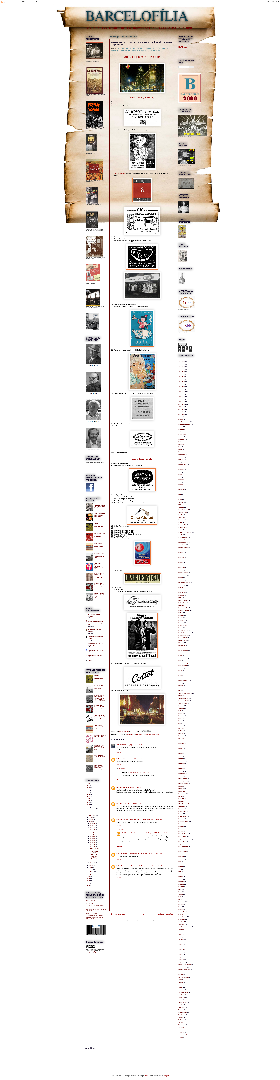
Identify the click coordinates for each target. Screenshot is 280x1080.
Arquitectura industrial (184, 424)
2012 (88, 880)
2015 (88, 807)
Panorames (181, 808)
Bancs (180, 446)
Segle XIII (181, 947)
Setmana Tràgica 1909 (184, 969)
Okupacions (181, 806)
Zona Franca (181, 1032)
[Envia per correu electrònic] (142, 731)
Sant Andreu (181, 919)
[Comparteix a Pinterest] (150, 731)
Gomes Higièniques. (183, 688)
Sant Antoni (181, 921)
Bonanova (181, 489)
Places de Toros (182, 851)
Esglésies (181, 622)
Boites (180, 482)
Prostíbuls (181, 884)
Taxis (179, 984)
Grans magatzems (183, 698)
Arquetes (180, 419)
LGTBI (180, 740)
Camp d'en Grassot (183, 509)
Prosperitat (181, 881)
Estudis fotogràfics (183, 635)
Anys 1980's (181, 406)
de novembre (92, 811)
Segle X (180, 942)
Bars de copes (182, 464)
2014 (88, 876)
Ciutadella (181, 557)
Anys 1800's (181, 361)
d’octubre (91, 813)
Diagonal (180, 587)
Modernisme (181, 763)
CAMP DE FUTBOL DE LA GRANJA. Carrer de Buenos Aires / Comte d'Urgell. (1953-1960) (99, 698)
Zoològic (180, 1037)
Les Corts (181, 738)
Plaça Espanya (182, 836)
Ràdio (180, 896)
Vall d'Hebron (182, 1014)
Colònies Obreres (183, 572)
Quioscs (180, 894)
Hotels (180, 718)
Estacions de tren (183, 630)
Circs (179, 555)
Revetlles (181, 904)
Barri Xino (181, 459)
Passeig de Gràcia (183, 821)
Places (180, 849)
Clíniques (181, 562)
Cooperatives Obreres (184, 582)
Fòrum (180, 670)
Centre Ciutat (147, 734)
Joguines (180, 725)
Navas (180, 796)
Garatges (180, 685)
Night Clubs (181, 798)
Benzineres (181, 469)
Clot (179, 565)
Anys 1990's (181, 409)
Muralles (180, 776)
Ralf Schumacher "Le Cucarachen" (128, 819)
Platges (180, 854)
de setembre (92, 815)
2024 (88, 787)
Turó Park (181, 1004)
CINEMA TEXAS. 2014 (91, 913)
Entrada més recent (118, 914)
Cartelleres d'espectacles (185, 532)
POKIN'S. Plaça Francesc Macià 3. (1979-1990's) (99, 585)
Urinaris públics (182, 1012)
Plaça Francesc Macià (184, 839)
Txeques (180, 1009)
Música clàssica (182, 791)
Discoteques (181, 590)
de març (91, 869)
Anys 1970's (181, 404)
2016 (88, 804)
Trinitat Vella (181, 997)
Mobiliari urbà (182, 761)
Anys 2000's (181, 411)
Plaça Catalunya (182, 833)
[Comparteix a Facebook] (148, 731)
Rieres (180, 906)
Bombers (180, 484)
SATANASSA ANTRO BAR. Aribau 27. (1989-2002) (99, 535)
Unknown (119, 759)
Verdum (180, 1022)
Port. (179, 869)
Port (179, 864)
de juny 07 (93, 846)
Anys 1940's (181, 396)
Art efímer (181, 429)
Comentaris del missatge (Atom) (147, 921)
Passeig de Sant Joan (184, 823)
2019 (88, 798)
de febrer (91, 871)
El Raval (180, 612)
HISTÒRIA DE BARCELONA (95, 655)
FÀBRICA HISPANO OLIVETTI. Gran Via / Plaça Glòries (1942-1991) (99, 595)
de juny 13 (93, 842)
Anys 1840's (181, 371)
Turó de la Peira (182, 1002)
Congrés (180, 577)
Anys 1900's (181, 386)
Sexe (179, 972)
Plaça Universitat (183, 846)
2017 (88, 802)
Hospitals (181, 713)
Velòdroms (181, 1019)
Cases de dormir (182, 539)
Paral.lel (180, 813)
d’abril (90, 867)
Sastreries (181, 939)
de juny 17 (93, 836)
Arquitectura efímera (183, 421)
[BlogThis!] (144, 731)
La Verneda (181, 735)
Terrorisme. (181, 989)
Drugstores (181, 595)
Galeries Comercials (184, 680)
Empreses (181, 615)
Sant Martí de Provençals (185, 926)
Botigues (139, 734)
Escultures (181, 620)
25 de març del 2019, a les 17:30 (133, 803)
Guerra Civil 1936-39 (184, 700)
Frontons (180, 673)
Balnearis (181, 444)
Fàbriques (181, 642)
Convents (181, 580)
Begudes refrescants (184, 467)
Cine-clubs (181, 549)
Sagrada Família (182, 911)
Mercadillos (181, 751)
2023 (88, 790)
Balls (179, 441)
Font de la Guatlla (183, 658)
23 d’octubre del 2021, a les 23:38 (138, 772)
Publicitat (181, 886)
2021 (88, 794)
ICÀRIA (90, 660)
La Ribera (181, 730)
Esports (180, 627)
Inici (142, 914)
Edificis (180, 597)
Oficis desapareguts (183, 803)
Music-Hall (181, 788)
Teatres (180, 987)
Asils (179, 431)
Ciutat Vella (155, 734)
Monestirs (181, 766)
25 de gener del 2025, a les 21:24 (151, 819)
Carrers (180, 529)
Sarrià (180, 937)
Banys (180, 449)
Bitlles (180, 477)
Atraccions (181, 439)
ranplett (147, 1076)
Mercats (180, 753)
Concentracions (182, 575)
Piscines (180, 831)
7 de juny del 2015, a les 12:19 (136, 745)
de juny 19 (93, 834)
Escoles (180, 617)
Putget (180, 891)
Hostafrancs (181, 715)
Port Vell (180, 866)
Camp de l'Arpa (182, 512)
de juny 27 (93, 825)
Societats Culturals (183, 977)
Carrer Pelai (181, 527)
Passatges (181, 818)
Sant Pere (181, 929)
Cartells (180, 534)
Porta (179, 871)
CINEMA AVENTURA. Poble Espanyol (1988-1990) (99, 515)
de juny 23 (93, 829)
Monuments (181, 773)
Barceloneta (181, 454)
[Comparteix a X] (146, 731)
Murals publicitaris (183, 783)
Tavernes (180, 982)
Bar (179, 451)
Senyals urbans (182, 967)
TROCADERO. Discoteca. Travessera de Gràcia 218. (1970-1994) (99, 566)
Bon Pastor (181, 487)
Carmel (180, 522)
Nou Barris (181, 801)
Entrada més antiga (165, 914)
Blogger (166, 1076)
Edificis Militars (182, 602)
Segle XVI (181, 957)
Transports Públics (183, 992)
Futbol (180, 675)
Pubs (179, 889)
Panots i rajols (182, 811)
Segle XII (180, 944)
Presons (180, 879)
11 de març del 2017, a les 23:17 (132, 787)
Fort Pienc (181, 668)
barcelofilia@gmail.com (92, 465)
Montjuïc (180, 771)
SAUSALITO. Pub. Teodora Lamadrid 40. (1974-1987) (99, 545)
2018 (88, 800)
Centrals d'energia (183, 542)
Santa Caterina (182, 931)
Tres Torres (181, 994)
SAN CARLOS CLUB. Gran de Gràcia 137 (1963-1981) (99, 717)
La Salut (180, 733)
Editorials (181, 605)
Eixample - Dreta (182, 607)
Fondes (180, 655)
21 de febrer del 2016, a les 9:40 (133, 759)
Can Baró (180, 514)
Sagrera (180, 914)
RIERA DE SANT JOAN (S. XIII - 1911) (99, 756)
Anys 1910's (181, 389)
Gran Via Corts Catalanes (185, 693)
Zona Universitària (183, 1035)
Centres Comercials (183, 547)
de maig (91, 865)
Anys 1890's (181, 384)
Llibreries (181, 743)
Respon (118, 752)
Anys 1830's (181, 369)
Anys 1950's (181, 399)
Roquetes (181, 909)
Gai (179, 678)
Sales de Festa (182, 916)
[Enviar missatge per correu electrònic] (137, 731)
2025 (88, 785)
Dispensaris (181, 592)
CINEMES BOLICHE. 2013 (92, 900)
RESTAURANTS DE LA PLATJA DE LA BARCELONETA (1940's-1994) (99, 767)
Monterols (181, 768)
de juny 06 (93, 862)
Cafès (180, 504)
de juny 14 (93, 840)
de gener (91, 874)
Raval (180, 899)
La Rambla (181, 728)
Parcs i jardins (182, 816)
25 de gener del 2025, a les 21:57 (151, 866)
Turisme (180, 999)
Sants (180, 934)
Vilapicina (181, 1027)
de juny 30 (93, 823)
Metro (179, 756)
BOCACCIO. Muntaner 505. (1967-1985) (100, 736)
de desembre (92, 808)
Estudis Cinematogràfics (185, 632)
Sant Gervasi (182, 924)
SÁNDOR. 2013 (90, 903)
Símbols (180, 974)
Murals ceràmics (182, 778)
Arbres (180, 416)
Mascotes (181, 746)
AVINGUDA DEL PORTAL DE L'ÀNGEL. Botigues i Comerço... (94, 857)
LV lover (119, 803)
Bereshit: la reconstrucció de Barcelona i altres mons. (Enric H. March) (96, 623)
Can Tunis (181, 517)
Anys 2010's (181, 414)
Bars (179, 462)
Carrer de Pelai (182, 524)
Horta (179, 710)
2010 (88, 885)
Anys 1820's (181, 366)
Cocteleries (181, 567)
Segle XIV (181, 949)
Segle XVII (181, 959)
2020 (88, 796)
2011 (88, 883)
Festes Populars (182, 648)
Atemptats (181, 436)
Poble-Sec (181, 856)
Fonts (179, 660)
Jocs (179, 723)
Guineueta (181, 708)
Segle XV (180, 954)
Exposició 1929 (182, 640)
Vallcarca (181, 1017)
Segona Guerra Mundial (184, 964)
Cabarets (180, 502)
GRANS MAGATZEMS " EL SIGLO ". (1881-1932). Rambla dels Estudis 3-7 (100, 505)
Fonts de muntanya (183, 663)
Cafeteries (181, 507)
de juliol (91, 819)
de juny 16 (93, 838)
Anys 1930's (181, 394)
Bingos (180, 474)
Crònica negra (182, 585)
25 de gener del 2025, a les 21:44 (151, 854)
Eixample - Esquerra (183, 610)
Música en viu (182, 793)
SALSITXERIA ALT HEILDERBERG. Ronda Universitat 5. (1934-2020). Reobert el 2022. (95, 917)
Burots (180, 499)
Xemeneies (181, 1030)
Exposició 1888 (182, 637)
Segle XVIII (181, 962)
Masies (180, 748)
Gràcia (180, 690)
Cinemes (180, 552)
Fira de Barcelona (183, 650)
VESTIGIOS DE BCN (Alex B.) (95, 650)
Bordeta (180, 492)
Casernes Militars (183, 537)
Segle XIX (181, 952)
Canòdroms (181, 519)
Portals (180, 874)
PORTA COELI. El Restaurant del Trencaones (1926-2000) (99, 555)
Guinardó (180, 705)
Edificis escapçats (183, 600)
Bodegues (181, 479)
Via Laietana (181, 1024)
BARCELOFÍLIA (136, 15)
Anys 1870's (181, 379)
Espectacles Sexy (183, 625)
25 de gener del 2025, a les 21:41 (156, 833)
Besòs (180, 472)
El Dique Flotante (119, 173)
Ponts (180, 861)
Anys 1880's (181, 381)
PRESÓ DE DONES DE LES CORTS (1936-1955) (99, 687)
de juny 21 (93, 832)
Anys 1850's (181, 374)
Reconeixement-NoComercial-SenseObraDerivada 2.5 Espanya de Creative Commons (95, 953)
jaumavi (119, 787)
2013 (88, 878)
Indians (180, 720)
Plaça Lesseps (182, 841)
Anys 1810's (181, 364)
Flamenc (180, 653)
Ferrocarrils (181, 645)
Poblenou (181, 859)
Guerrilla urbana (182, 703)
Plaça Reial (181, 844)
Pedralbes (181, 826)
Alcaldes (180, 358)
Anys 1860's (181, 376)
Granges (180, 695)
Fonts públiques (182, 665)
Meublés (180, 758)
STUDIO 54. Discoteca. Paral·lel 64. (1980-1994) (99, 525)
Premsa (180, 876)
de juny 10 (93, 844)
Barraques (181, 457)
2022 (88, 792)
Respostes (122, 769)
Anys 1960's (131, 734)
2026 (88, 783)
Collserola (181, 570)
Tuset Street (181, 1007)
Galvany (180, 683)
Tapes (180, 979)
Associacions (182, 434)
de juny (91, 821)
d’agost (91, 817)
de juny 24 (93, 827)
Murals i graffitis (182, 781)
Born (179, 494)
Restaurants (181, 901)
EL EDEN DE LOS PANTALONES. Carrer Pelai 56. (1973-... (94, 850)
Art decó (180, 426)
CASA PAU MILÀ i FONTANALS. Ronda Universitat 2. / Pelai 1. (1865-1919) (99, 575)
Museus (180, 786)
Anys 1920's (181, 391)
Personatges (181, 828)
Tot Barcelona (121, 745)
